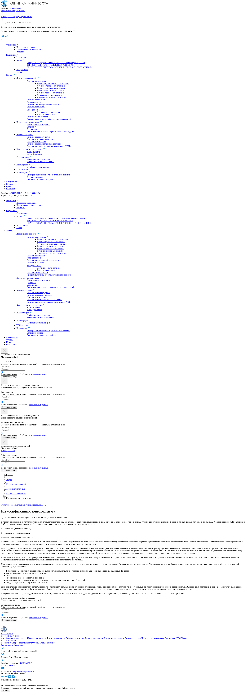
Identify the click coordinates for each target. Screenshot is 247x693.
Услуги (9, 479)
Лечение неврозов (133, 638)
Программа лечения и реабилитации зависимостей (14, 637)
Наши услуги (7, 633)
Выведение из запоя (37, 638)
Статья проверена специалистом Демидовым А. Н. (23, 505)
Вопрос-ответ (18, 643)
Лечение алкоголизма (15, 489)
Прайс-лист (6, 643)
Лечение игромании (94, 638)
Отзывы (36, 643)
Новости (28, 643)
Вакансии (51, 643)
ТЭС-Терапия (182, 638)
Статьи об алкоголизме (16, 493)
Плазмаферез (171, 638)
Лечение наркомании (75, 638)
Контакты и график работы (13, 11)
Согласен (5, 691)
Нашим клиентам (8, 640)
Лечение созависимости (114, 638)
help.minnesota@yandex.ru (24, 671)
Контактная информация (12, 645)
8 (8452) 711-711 (17, 8)
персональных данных (38, 374)
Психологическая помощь (153, 638)
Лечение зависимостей (16, 484)
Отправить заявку (9, 377)
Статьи (43, 643)
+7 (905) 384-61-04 (24, 16)
